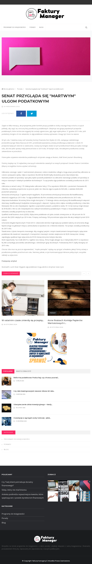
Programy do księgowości (15, 27)
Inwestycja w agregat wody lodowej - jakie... (32, 418)
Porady (33, 27)
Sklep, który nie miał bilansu (14, 490)
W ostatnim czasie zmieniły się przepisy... (23, 320)
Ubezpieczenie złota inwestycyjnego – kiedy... (33, 404)
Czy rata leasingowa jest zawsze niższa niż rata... (34, 391)
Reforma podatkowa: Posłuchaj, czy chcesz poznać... (36, 378)
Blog (41, 27)
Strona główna (8, 89)
